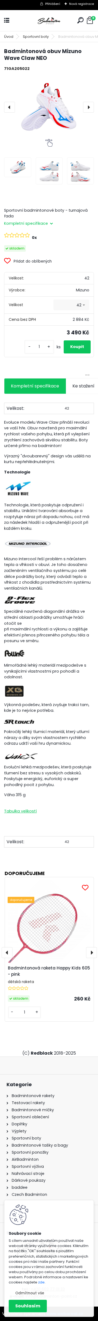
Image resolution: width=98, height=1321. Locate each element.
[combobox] (71, 305)
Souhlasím (27, 1306)
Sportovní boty (36, 36)
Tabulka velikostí (20, 811)
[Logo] (49, 20)
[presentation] (9, 107)
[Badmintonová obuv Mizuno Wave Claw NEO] (49, 107)
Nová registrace (81, 4)
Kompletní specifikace (35, 386)
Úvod (8, 36)
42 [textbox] (78, 305)
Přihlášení (52, 4)
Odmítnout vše (29, 1293)
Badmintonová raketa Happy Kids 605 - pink (49, 971)
